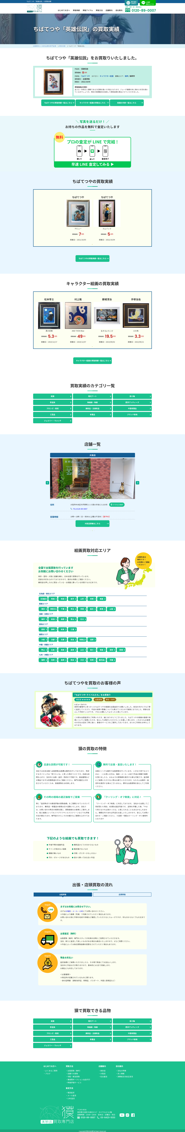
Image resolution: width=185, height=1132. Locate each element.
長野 (62, 619)
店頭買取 (122, 894)
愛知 (43, 629)
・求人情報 (120, 1073)
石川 (82, 619)
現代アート (92, 396)
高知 (111, 650)
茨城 (82, 609)
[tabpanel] (78, 217)
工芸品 (52, 414)
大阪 (43, 639)
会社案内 (119, 1066)
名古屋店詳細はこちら (92, 523)
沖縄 (111, 660)
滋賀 (92, 639)
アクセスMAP (127, 504)
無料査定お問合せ (133, 2)
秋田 (62, 599)
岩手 (72, 599)
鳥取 (62, 650)
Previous (47, 482)
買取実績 (76, 10)
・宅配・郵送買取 (73, 1076)
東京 (43, 609)
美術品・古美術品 (92, 408)
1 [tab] (92, 244)
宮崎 (92, 660)
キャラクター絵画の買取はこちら (93, 103)
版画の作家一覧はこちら (126, 103)
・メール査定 (71, 1095)
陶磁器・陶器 (92, 402)
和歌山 (82, 639)
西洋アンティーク (132, 402)
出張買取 (62, 894)
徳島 (101, 650)
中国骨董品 (132, 408)
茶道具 (52, 402)
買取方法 (69, 1066)
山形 (82, 599)
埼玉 (72, 609)
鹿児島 (101, 660)
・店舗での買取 (72, 1073)
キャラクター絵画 (107, 76)
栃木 (92, 609)
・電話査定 (70, 1092)
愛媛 (121, 650)
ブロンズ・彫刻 (53, 408)
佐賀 (53, 660)
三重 (72, 629)
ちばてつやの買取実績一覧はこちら (58, 103)
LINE (81, 911)
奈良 (72, 639)
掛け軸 (132, 396)
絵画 (52, 396)
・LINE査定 (70, 1098)
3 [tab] (94, 531)
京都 (53, 639)
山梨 (111, 609)
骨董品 (92, 414)
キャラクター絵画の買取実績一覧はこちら (92, 360)
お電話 (68, 911)
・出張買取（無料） (73, 1070)
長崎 (62, 660)
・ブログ (46, 1073)
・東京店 (102, 1070)
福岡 (126, 76)
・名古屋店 (103, 1076)
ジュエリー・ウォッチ (52, 420)
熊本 (72, 660)
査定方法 (69, 1088)
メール (75, 911)
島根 (72, 650)
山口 (82, 650)
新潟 (53, 619)
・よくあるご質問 (50, 1070)
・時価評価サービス (73, 1082)
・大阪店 (102, 1073)
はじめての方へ (49, 1066)
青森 (53, 599)
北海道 (43, 599)
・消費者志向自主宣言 (124, 1076)
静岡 (53, 629)
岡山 (43, 650)
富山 (72, 619)
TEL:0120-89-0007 (80, 509)
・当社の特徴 (121, 1070)
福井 (43, 619)
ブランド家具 (132, 414)
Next (137, 482)
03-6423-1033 (107, 1117)
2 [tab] (92, 531)
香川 (92, 650)
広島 (53, 650)
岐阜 (62, 629)
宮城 (92, 599)
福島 (101, 599)
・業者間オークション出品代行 (78, 1079)
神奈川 (53, 609)
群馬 (101, 609)
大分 (82, 660)
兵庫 (62, 639)
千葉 (62, 609)
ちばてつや (85, 76)
